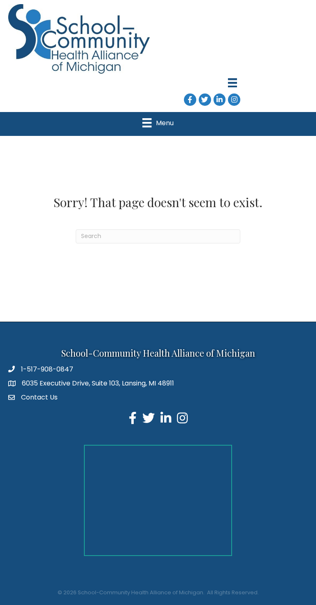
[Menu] (232, 82)
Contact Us (39, 397)
